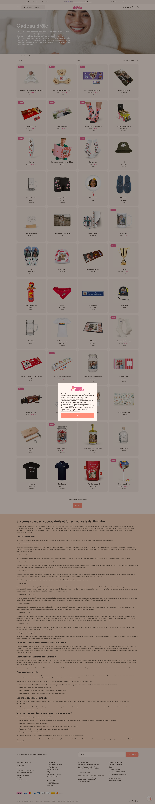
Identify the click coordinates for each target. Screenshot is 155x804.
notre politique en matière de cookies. (76, 410)
